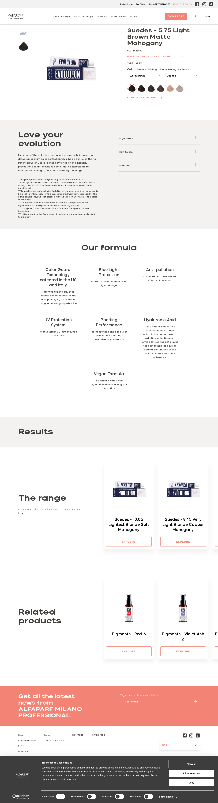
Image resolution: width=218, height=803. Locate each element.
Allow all (191, 764)
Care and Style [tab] (62, 16)
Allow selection (191, 773)
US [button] (206, 16)
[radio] (23, 32)
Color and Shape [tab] (83, 16)
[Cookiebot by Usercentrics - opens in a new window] (21, 796)
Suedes (171, 75)
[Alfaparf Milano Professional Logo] (16, 16)
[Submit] (193, 701)
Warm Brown (137, 75)
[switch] (91, 796)
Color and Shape (27, 740)
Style (21, 746)
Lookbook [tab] (102, 16)
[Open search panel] (194, 16)
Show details (166, 796)
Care (21, 735)
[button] (159, 137)
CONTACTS (78, 735)
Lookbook (23, 751)
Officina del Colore (54, 740)
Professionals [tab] (119, 16)
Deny (191, 782)
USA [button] (164, 745)
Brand (133, 16)
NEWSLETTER (98, 735)
